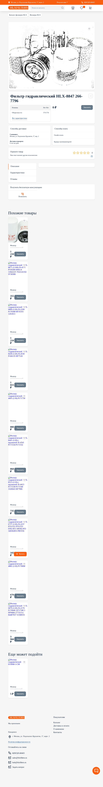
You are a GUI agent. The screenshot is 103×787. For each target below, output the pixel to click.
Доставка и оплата (61, 726)
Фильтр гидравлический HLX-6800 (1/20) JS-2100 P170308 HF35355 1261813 (17, 333)
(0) (92, 156)
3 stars (81, 152)
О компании (58, 729)
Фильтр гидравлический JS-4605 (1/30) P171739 (16, 422)
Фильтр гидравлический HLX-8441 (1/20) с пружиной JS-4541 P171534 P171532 (17, 464)
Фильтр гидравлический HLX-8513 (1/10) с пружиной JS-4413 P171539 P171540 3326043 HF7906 (17, 505)
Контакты (57, 732)
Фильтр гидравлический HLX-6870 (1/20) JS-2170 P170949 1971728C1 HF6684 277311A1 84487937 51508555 (17, 631)
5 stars (88, 152)
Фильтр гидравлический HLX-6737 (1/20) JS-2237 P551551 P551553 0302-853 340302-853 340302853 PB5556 (17, 547)
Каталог (56, 722)
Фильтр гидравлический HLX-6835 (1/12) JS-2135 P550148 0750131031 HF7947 (17, 246)
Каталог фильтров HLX (18, 15)
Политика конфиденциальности (19, 742)
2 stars (77, 152)
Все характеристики (19, 118)
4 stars (84, 152)
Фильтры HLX (35, 15)
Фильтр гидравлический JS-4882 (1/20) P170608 (16, 589)
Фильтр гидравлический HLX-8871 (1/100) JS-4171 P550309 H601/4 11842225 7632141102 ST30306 (17, 291)
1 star (74, 152)
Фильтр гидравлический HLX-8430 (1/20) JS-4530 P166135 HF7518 (17, 377)
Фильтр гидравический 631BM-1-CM (16, 688)
